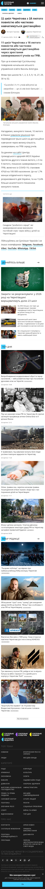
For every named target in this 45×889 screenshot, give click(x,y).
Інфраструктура (30, 787)
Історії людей (29, 799)
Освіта (20, 13)
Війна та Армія (30, 810)
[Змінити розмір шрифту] (43, 37)
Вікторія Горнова (13, 32)
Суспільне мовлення (10, 829)
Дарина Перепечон (33, 32)
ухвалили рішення (20, 135)
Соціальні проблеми (32, 806)
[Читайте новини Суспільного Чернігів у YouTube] (11, 860)
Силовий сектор (8, 799)
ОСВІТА (4, 10)
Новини (4, 752)
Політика (5, 803)
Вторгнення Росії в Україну (31, 753)
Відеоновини (7, 814)
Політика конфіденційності (9, 835)
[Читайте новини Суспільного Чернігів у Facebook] (3, 860)
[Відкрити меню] (43, 3)
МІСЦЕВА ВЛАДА (30, 758)
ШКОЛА (12, 10)
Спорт (4, 810)
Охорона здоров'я (8, 13)
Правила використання (30, 830)
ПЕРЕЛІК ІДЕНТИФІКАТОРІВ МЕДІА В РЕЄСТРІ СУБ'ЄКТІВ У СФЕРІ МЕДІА (33, 843)
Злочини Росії (7, 806)
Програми (5, 840)
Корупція (27, 769)
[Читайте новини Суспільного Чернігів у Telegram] (20, 860)
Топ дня (27, 814)
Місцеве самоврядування (31, 794)
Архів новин (28, 825)
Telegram (27, 244)
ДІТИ (19, 10)
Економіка (6, 776)
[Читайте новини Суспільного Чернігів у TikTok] (29, 860)
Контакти (5, 825)
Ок (23, 884)
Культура (27, 772)
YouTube (12, 248)
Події (3, 769)
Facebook (38, 244)
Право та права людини (8, 794)
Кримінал (5, 772)
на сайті (17, 152)
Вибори (4, 780)
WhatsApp (23, 248)
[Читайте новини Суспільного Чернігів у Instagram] (7, 860)
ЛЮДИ (3, 758)
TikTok (32, 248)
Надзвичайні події (31, 780)
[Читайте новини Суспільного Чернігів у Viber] (16, 860)
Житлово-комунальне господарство (11, 788)
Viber (3, 248)
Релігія (26, 803)
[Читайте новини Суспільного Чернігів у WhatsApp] (24, 860)
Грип (34, 10)
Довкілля (5, 784)
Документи (28, 834)
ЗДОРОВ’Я (27, 10)
